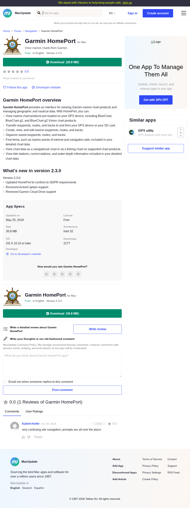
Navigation (31, 31)
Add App (117, 465)
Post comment (62, 390)
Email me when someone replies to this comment (41, 381)
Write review (97, 329)
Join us (127, 3)
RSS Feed (174, 472)
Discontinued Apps (124, 472)
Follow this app (17, 87)
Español (39, 488)
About (116, 459)
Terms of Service (152, 459)
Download (64, 62)
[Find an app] (38, 13)
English (15, 488)
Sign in (132, 13)
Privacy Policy (150, 465)
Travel (17, 31)
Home (6, 31)
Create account (158, 13)
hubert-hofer (31, 424)
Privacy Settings (151, 472)
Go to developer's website (26, 254)
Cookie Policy (150, 479)
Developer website (48, 87)
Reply (38, 437)
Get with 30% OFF (156, 100)
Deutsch (27, 488)
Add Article (119, 479)
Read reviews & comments (18, 78)
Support (172, 465)
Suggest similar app (156, 148)
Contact (172, 459)
